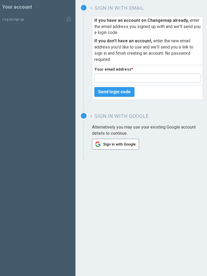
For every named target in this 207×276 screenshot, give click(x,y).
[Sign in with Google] (115, 148)
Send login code (114, 91)
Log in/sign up (13, 19)
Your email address (113, 69)
